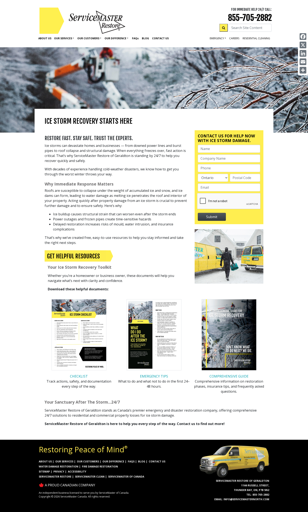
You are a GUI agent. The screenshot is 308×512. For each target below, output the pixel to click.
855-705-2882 (250, 18)
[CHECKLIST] (79, 336)
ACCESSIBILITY (77, 471)
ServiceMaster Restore (55, 476)
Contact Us (160, 38)
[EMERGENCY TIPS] (154, 336)
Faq (135, 38)
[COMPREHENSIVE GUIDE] (229, 336)
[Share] (303, 70)
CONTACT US (157, 461)
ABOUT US (45, 461)
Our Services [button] (63, 38)
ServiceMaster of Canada (126, 476)
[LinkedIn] (303, 53)
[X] (303, 45)
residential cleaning (256, 38)
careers (234, 38)
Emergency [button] (217, 38)
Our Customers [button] (88, 38)
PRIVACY (58, 471)
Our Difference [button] (115, 38)
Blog (145, 38)
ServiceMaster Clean (90, 476)
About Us (44, 38)
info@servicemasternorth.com (246, 499)
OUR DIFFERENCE (113, 461)
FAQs (131, 461)
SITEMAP (44, 471)
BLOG (141, 461)
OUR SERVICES (64, 461)
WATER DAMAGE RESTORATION (58, 466)
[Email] (303, 62)
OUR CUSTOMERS (88, 461)
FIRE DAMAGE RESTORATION (100, 466)
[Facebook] (303, 36)
